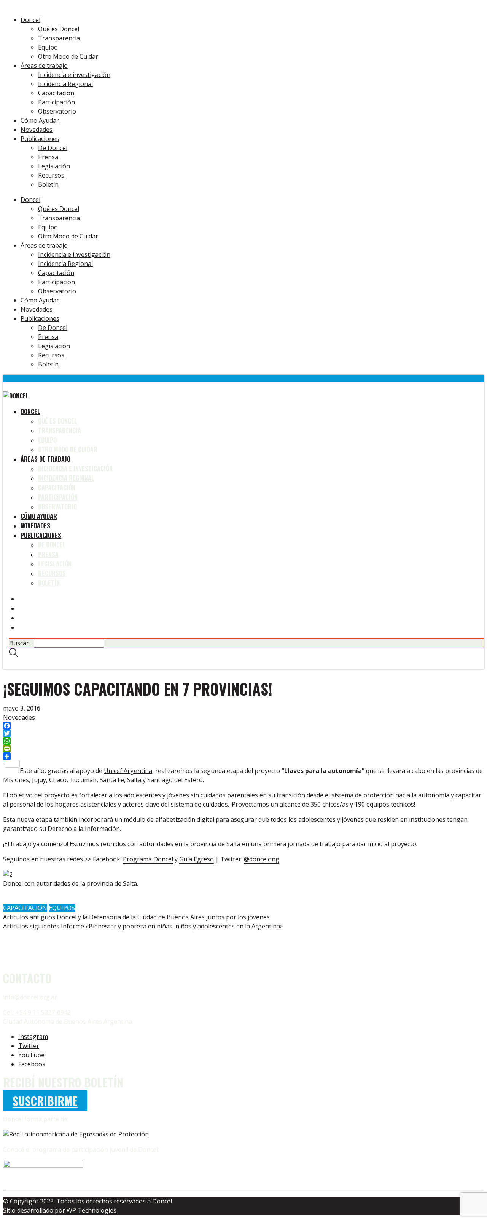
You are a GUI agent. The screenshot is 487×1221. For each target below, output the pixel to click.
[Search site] (13, 654)
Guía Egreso (196, 859)
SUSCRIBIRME (45, 1100)
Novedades (19, 717)
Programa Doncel (148, 859)
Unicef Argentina (128, 771)
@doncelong (261, 859)
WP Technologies (91, 1210)
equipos (62, 908)
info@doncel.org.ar (30, 997)
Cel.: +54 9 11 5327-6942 (37, 1012)
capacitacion (25, 908)
